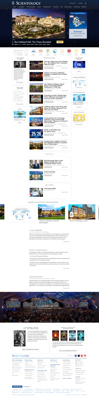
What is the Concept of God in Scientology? (19, 95)
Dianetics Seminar (28, 371)
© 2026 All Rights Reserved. (23, 394)
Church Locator (53, 367)
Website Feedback (80, 372)
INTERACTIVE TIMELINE (49, 135)
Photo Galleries (80, 363)
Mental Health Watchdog (68, 373)
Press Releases (80, 361)
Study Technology (66, 363)
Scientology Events (41, 374)
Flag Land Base (53, 374)
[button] (16, 44)
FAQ (61, 6)
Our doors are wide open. (78, 33)
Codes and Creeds (16, 369)
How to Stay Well (67, 378)
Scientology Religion (38, 389)
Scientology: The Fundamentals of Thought (19, 119)
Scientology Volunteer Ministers (28, 390)
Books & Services (68, 6)
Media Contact (80, 365)
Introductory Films (41, 367)
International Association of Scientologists (43, 390)
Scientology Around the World (55, 365)
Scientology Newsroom (57, 389)
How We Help (55, 6)
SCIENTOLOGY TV (48, 167)
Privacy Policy (68, 394)
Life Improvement (28, 375)
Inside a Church (15, 371)
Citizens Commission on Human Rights (63, 392)
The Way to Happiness (70, 390)
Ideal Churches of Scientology (53, 370)
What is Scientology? (31, 6)
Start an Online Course (16, 390)
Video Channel (15, 375)
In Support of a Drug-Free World (27, 392)
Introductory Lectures (41, 365)
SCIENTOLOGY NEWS (49, 58)
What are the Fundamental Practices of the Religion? (19, 97)
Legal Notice (84, 394)
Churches (39, 6)
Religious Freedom (41, 376)
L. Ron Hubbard (21, 6)
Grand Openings (40, 372)
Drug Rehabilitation (66, 367)
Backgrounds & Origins (16, 367)
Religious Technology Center (76, 389)
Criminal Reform (66, 365)
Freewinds (52, 376)
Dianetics (21, 389)
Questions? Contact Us (81, 370)
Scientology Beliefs (16, 363)
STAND (63, 390)
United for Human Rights (38, 392)
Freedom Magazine (56, 390)
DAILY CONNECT (49, 185)
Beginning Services (29, 369)
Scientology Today (46, 6)
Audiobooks (39, 363)
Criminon (77, 390)
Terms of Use (79, 394)
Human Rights (65, 371)
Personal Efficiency (28, 373)
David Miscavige (66, 389)
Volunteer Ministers (67, 375)
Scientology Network (28, 389)
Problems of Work (28, 365)
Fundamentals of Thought (30, 367)
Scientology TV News (41, 378)
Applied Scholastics (15, 392)
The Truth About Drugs (67, 369)
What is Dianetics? (15, 365)
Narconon (83, 390)
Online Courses (77, 6)
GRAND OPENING (48, 90)
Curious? (78, 31)
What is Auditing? (17, 99)
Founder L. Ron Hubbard (17, 361)
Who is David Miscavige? (18, 101)
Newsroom (84, 6)
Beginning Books (40, 361)
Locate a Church (78, 35)
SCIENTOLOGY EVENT (49, 68)
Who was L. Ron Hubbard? (19, 92)
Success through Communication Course (29, 378)
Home (14, 6)
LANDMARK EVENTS (49, 294)
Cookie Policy (73, 394)
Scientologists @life (54, 361)
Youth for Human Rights (49, 392)
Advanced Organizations (55, 372)
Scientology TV (73, 3)
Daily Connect (53, 360)
